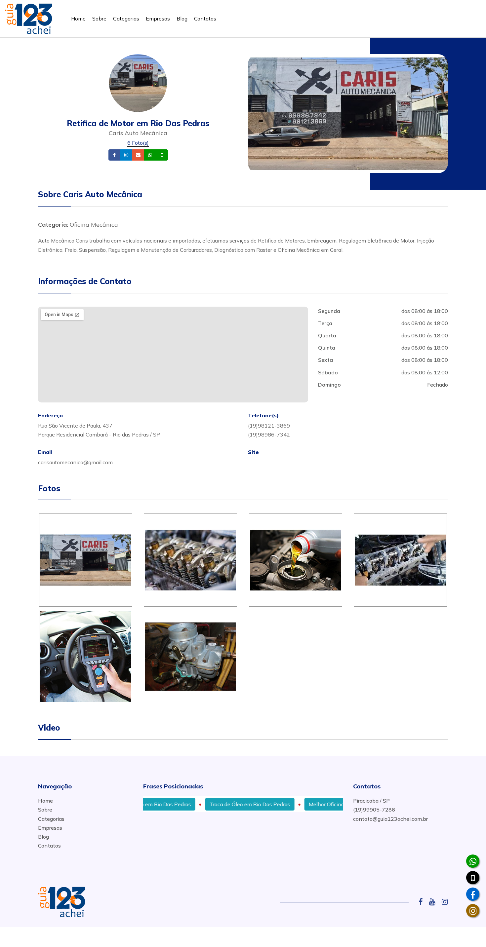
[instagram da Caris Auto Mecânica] (472, 910)
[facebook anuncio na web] (423, 901)
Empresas (158, 18)
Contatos (205, 18)
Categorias (126, 18)
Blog (182, 18)
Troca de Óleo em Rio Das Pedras (227, 804)
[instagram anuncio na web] (445, 901)
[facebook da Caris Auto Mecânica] (472, 894)
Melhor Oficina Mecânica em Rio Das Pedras (340, 804)
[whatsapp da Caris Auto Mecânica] (472, 861)
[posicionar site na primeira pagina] (28, 17)
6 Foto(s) (138, 142)
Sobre (99, 18)
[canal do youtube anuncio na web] (434, 901)
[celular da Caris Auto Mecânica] (472, 877)
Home (78, 18)
